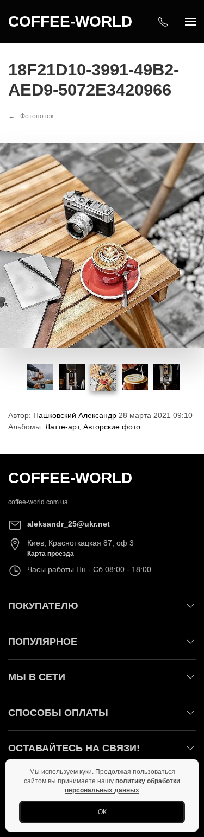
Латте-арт (62, 426)
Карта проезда (50, 553)
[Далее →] (102, 245)
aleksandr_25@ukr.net (68, 523)
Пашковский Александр (74, 415)
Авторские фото (111, 426)
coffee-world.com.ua (38, 502)
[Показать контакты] (163, 21)
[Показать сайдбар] (190, 21)
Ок (102, 812)
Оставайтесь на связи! (74, 748)
